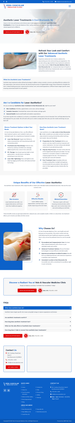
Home (23, 387)
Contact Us (39, 387)
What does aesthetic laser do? (14, 308)
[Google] (6, 1)
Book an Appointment (27, 290)
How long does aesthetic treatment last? (17, 321)
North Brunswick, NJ (41, 411)
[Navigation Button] (70, 6)
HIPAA (38, 395)
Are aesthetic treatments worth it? (16, 317)
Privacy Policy (40, 392)
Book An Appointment (13, 32)
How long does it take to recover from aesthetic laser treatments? (25, 330)
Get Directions (13, 367)
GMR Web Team (68, 421)
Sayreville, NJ (40, 409)
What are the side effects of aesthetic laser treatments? (22, 326)
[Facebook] (3, 1)
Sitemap (39, 397)
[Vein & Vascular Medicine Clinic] (13, 6)
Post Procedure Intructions (26, 393)
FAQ (38, 389)
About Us (24, 389)
